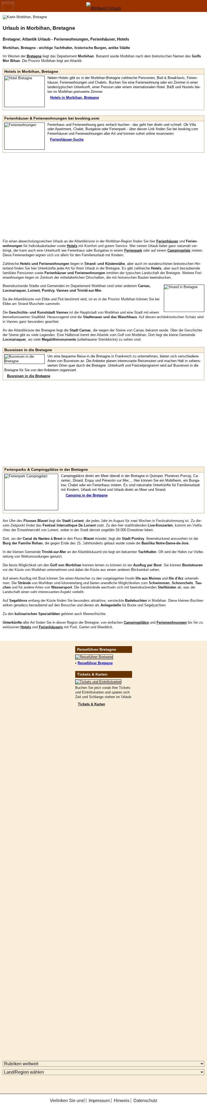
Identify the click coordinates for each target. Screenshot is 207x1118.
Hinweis (121, 1100)
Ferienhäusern (51, 627)
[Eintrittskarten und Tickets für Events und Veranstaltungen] (98, 682)
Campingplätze (136, 622)
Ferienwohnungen (172, 622)
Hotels (25, 627)
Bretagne (34, 56)
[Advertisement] (103, 196)
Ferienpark (133, 250)
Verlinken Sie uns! (67, 1100)
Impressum (99, 1100)
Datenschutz (145, 1100)
